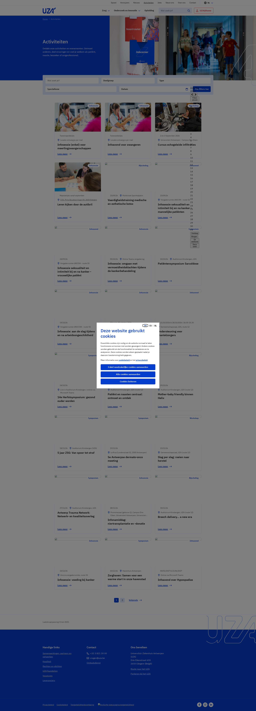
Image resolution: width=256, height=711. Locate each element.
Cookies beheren (128, 381)
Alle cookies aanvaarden (128, 374)
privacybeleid (141, 360)
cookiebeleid (124, 360)
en (145, 325)
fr (150, 325)
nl (155, 325)
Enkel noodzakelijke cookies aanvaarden (128, 367)
